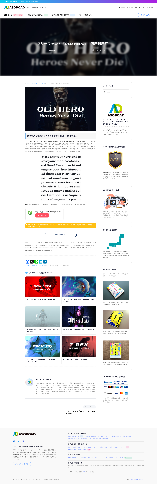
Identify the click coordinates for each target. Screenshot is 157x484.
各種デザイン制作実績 (74, 447)
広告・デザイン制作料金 (38, 15)
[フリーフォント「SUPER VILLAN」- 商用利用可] (79, 316)
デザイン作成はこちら (61, 234)
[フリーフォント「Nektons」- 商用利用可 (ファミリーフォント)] (79, 286)
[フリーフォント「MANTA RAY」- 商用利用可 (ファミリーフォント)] (42, 346)
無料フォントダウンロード (100, 50)
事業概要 (123, 7)
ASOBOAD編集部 (43, 380)
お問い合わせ (13, 15)
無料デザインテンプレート (119, 447)
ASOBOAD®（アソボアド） (137, 479)
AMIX (83, 472)
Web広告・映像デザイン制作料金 (99, 439)
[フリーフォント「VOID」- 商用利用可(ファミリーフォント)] (42, 316)
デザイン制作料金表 (75, 436)
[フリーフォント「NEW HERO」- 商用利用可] (42, 286)
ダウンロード (42, 215)
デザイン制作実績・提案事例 (63, 15)
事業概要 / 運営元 (73, 457)
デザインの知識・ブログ (86, 15)
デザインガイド (87, 447)
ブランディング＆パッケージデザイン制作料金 (118, 436)
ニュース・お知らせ (107, 457)
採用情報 (151, 7)
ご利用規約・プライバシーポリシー (137, 7)
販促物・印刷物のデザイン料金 (94, 436)
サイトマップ (124, 457)
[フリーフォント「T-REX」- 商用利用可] (79, 346)
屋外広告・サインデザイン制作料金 (77, 439)
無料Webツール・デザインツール (79, 449)
